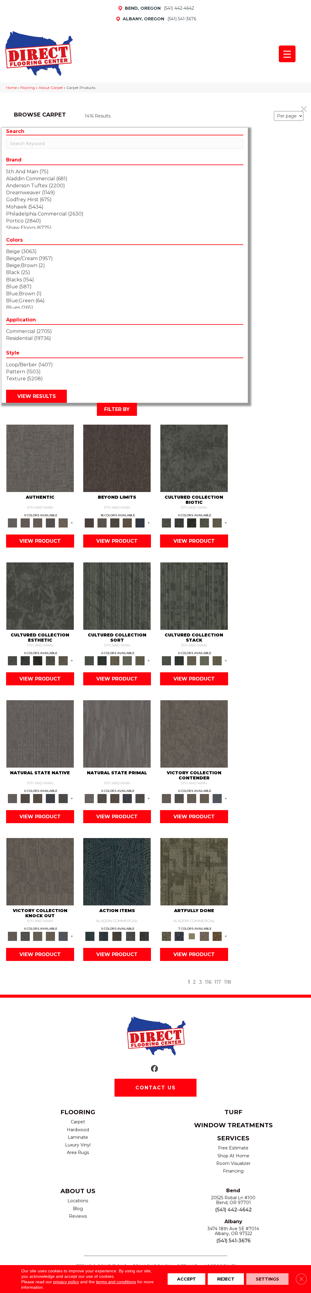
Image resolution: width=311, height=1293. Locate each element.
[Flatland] (140, 522)
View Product (40, 541)
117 (217, 982)
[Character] (179, 522)
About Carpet (51, 87)
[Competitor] (191, 798)
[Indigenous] (37, 798)
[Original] (63, 798)
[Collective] (191, 522)
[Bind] (117, 595)
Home (11, 87)
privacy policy (66, 1281)
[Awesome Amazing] (204, 936)
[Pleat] (127, 660)
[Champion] (179, 798)
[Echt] (25, 522)
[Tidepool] (117, 871)
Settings (267, 1279)
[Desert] (102, 522)
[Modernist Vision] (191, 936)
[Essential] (25, 798)
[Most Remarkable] (179, 936)
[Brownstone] (117, 936)
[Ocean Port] (103, 936)
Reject (225, 1279)
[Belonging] (40, 733)
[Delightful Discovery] (194, 871)
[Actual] (40, 458)
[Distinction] (217, 522)
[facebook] (154, 1069)
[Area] (117, 458)
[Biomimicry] (194, 458)
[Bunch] (102, 660)
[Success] (217, 798)
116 (208, 982)
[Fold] (114, 660)
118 (227, 982)
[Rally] (204, 798)
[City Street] (144, 936)
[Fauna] (127, 522)
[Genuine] (37, 522)
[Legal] (50, 522)
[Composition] (204, 522)
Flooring (27, 87)
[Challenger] (194, 733)
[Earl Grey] (131, 936)
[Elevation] (114, 522)
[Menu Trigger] (287, 54)
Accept (186, 1279)
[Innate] (50, 798)
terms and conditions (116, 1281)
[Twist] (140, 660)
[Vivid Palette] (217, 936)
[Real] (63, 522)
